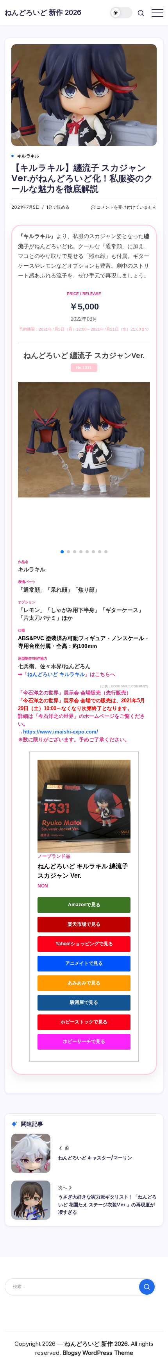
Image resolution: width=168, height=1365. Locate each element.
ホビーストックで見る (84, 1022)
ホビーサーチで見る (84, 1041)
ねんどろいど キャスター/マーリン (95, 1157)
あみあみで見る (84, 983)
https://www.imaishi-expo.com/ (60, 732)
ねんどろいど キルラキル (56, 674)
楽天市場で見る (84, 924)
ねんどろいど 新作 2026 (43, 12)
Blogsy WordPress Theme (98, 1352)
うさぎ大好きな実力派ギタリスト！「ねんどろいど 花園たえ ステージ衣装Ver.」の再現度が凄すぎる (107, 1204)
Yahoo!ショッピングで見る (84, 943)
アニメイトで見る (84, 963)
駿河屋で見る (84, 1002)
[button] (121, 12)
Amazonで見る (84, 904)
